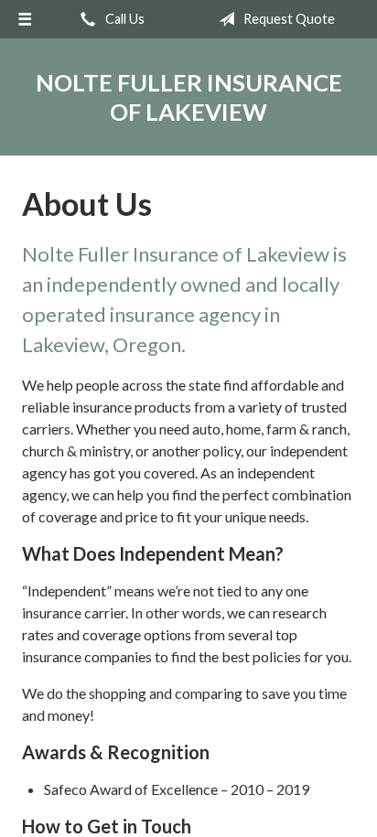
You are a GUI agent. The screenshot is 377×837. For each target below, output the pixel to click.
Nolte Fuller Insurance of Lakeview (189, 97)
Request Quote (288, 19)
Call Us (123, 19)
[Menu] (24, 19)
